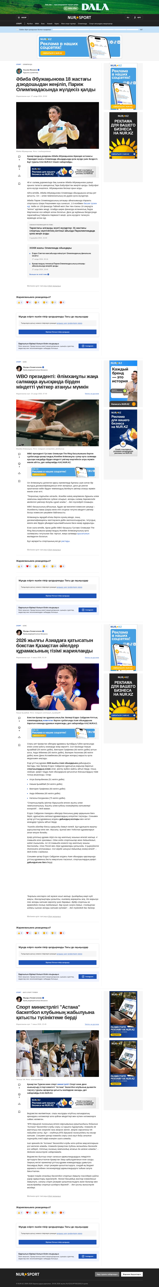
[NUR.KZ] (79, 17)
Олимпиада (82, 24)
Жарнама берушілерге (132, 1274)
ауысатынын (83, 533)
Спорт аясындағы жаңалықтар (100, 24)
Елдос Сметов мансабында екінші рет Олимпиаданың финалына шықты (61, 254)
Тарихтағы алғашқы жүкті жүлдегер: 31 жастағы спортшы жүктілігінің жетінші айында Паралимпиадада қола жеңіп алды (62, 231)
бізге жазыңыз (54, 286)
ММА (37, 24)
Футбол (30, 24)
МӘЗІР (23, 17)
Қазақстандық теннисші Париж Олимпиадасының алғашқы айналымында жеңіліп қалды (58, 265)
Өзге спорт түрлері (68, 24)
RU (128, 17)
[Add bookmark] (19, 184)
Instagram (89, 346)
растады (65, 541)
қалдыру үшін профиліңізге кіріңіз (69, 323)
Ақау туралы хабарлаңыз (107, 1274)
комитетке (48, 720)
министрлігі (63, 1084)
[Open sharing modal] (19, 176)
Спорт (19, 24)
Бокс (43, 24)
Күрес (57, 24)
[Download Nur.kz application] (79, 7)
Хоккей (49, 24)
